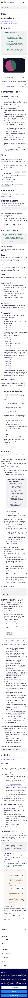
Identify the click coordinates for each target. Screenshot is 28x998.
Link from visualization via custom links (16, 826)
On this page (5, 7)
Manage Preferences (14, 987)
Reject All (14, 991)
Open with (16, 150)
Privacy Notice (12, 984)
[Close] (26, 970)
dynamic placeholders (15, 784)
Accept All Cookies (14, 995)
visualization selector (17, 194)
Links (19, 147)
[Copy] (25, 85)
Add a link (12, 808)
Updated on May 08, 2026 (14, 23)
